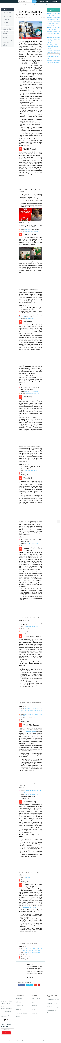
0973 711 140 (35, 626)
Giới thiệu (19, 998)
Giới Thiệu (41, 1)
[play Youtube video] (30, 214)
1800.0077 (27, 229)
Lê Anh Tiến (30, 964)
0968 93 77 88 (38, 714)
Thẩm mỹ (34, 1005)
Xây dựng (34, 1013)
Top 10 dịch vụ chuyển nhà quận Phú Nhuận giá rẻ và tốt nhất (53, 62)
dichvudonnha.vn (29, 545)
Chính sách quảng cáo (53, 999)
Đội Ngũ (18, 1002)
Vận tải (33, 1009)
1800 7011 (27, 877)
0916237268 (28, 543)
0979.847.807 (35, 391)
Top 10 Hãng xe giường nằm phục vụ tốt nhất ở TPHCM (52, 46)
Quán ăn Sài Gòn (36, 998)
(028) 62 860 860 (29, 714)
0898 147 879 (34, 470)
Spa (33, 1002)
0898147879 (22, 316)
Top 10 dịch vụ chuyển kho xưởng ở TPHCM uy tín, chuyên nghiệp (53, 23)
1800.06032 (28, 315)
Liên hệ (46, 1)
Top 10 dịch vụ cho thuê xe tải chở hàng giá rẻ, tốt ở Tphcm (53, 33)
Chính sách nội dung (52, 1007)
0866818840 (28, 626)
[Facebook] (28, 978)
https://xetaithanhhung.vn (31, 231)
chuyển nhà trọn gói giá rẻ (29, 907)
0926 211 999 (22, 715)
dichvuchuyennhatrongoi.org (32, 393)
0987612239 (35, 543)
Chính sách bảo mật (21, 1013)
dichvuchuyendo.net (30, 472)
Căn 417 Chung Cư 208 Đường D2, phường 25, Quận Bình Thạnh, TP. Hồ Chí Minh (31, 710)
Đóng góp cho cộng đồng (54, 1)
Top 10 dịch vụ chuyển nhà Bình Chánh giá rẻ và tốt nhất (53, 56)
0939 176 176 (28, 952)
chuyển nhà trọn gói (30, 731)
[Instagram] (33, 978)
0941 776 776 (28, 794)
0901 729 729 (35, 794)
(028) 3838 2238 (36, 952)
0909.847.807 (28, 391)
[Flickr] (30, 978)
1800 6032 (27, 470)
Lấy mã (6, 1033)
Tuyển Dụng (19, 1005)
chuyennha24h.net (29, 318)
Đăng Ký (18, 1009)
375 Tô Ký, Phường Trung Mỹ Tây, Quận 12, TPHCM (6, 1001)
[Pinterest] (36, 978)
